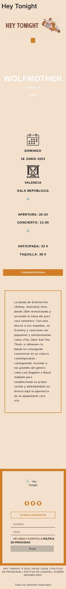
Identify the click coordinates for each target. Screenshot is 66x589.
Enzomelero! (33, 575)
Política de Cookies (38, 572)
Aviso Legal (40, 568)
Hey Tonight (19, 6)
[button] (33, 40)
